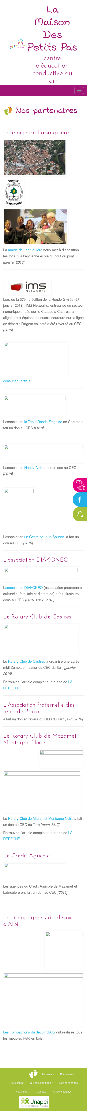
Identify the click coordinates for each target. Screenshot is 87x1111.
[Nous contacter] (80, 514)
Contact (41, 1091)
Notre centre (17, 1082)
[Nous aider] (80, 485)
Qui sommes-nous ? (41, 1082)
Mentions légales (62, 1091)
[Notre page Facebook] (80, 499)
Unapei (60, 1100)
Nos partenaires (68, 1082)
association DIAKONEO (24, 587)
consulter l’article (16, 380)
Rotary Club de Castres (26, 661)
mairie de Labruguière (25, 249)
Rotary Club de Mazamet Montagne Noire (40, 818)
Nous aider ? (23, 1091)
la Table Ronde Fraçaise (43, 421)
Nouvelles (48, 1074)
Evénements (67, 1074)
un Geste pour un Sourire (44, 536)
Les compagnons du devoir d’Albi (29, 1032)
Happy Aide (33, 467)
